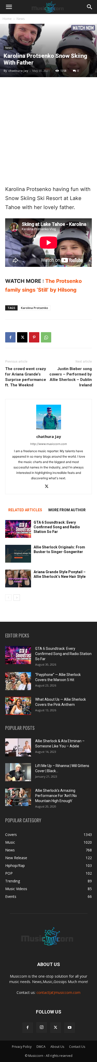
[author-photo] (48, 429)
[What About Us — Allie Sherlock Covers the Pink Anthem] (18, 706)
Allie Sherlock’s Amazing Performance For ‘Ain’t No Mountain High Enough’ (56, 795)
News (21, 19)
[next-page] (16, 597)
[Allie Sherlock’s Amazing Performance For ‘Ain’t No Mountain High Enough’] (18, 797)
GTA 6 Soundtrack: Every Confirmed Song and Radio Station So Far (57, 527)
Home (7, 19)
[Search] (90, 7)
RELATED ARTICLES (25, 510)
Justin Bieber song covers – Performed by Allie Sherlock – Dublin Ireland (70, 376)
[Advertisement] (48, 131)
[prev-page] (8, 597)
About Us (57, 1046)
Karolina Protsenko (34, 308)
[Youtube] (69, 1028)
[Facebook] (10, 337)
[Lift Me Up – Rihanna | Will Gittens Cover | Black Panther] (18, 772)
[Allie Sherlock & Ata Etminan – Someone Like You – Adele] (18, 747)
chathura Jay (18, 71)
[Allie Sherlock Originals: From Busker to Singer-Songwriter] (18, 554)
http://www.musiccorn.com (48, 444)
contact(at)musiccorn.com (58, 992)
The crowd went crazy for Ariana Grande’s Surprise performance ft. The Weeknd (25, 376)
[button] (9, 7)
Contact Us (77, 1046)
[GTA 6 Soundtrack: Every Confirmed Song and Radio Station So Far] (18, 529)
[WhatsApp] (46, 337)
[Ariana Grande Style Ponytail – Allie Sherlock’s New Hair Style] (18, 578)
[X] (22, 337)
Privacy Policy (22, 1046)
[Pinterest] (34, 337)
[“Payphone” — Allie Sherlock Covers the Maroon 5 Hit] (18, 681)
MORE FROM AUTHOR (67, 510)
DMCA (41, 1046)
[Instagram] (41, 1027)
